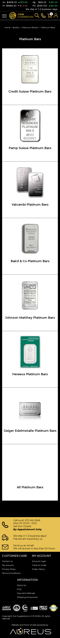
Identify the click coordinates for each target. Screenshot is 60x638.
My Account (8, 565)
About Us (21, 585)
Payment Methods (26, 593)
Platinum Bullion (30, 27)
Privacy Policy (9, 569)
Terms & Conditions (11, 573)
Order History (38, 569)
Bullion (16, 27)
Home (7, 27)
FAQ (19, 589)
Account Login (39, 561)
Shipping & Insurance (27, 597)
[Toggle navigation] (4, 15)
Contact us (7, 561)
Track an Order (39, 565)
